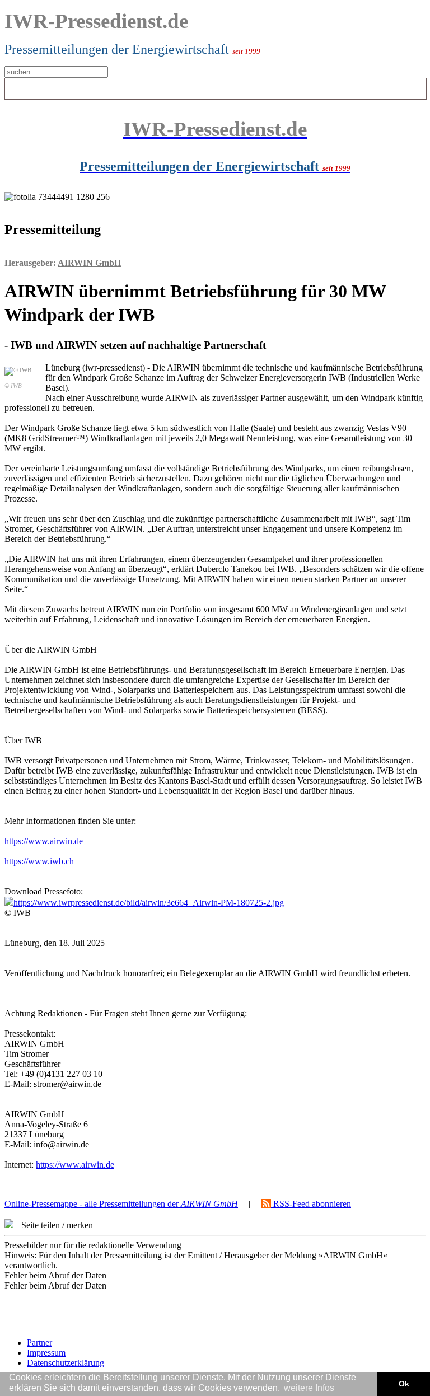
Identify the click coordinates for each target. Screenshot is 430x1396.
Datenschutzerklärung (65, 1362)
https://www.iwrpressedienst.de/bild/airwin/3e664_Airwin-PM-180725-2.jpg (148, 902)
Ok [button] (404, 1383)
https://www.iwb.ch (39, 861)
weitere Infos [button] (309, 1388)
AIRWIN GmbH (89, 263)
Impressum (46, 1352)
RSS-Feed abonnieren (311, 1203)
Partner (39, 1342)
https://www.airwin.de (43, 841)
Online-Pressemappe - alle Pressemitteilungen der (121, 1203)
